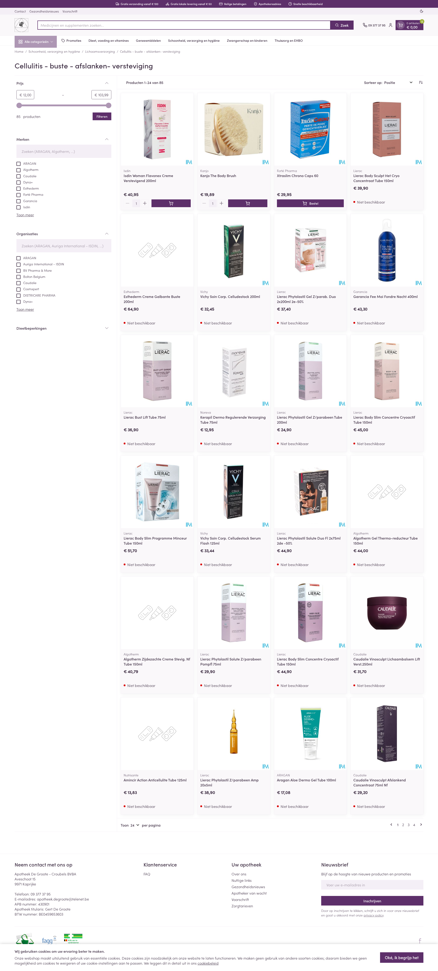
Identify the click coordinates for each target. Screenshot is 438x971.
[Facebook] (420, 940)
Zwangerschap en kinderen (247, 40)
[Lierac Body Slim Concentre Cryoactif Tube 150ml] (387, 371)
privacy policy (373, 915)
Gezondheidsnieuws (44, 11)
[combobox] (184, 25)
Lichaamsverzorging (100, 51)
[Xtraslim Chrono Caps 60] (310, 129)
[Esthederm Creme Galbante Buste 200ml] (157, 250)
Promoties (73, 40)
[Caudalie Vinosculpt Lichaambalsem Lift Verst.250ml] (387, 613)
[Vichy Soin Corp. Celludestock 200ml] (234, 250)
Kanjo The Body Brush (218, 175)
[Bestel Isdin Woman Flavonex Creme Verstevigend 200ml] (171, 203)
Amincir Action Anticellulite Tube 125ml (155, 779)
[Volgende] (420, 824)
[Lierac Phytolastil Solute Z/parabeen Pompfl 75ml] (234, 613)
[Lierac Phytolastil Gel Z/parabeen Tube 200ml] (310, 371)
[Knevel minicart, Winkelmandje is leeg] (400, 25)
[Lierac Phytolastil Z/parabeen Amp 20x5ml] (234, 733)
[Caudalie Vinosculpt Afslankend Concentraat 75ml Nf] (387, 733)
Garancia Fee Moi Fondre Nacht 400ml (385, 296)
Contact (20, 11)
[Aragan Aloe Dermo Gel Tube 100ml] (310, 733)
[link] (392, 824)
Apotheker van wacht (249, 892)
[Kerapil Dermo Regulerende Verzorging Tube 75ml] (234, 371)
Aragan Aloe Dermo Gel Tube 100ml (306, 779)
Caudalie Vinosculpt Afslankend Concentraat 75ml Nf (379, 782)
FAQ (146, 873)
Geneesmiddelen (148, 40)
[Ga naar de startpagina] (21, 25)
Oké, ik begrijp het (402, 957)
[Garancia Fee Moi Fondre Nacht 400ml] (387, 250)
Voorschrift (70, 11)
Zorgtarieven (242, 905)
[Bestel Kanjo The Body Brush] (247, 203)
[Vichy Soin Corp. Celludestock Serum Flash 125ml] (234, 492)
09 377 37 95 (41, 893)
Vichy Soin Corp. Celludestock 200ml (230, 296)
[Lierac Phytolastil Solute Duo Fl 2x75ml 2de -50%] (310, 492)
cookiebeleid (208, 963)
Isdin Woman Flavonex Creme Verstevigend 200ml (148, 178)
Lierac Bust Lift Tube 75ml (145, 417)
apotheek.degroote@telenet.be (63, 898)
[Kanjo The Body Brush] (234, 129)
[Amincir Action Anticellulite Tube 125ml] (157, 733)
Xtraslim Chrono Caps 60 (297, 175)
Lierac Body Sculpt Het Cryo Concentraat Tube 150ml (376, 178)
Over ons (239, 873)
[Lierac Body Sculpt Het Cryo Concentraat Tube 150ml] (387, 129)
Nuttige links (242, 880)
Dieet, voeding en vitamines (109, 40)
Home (19, 51)
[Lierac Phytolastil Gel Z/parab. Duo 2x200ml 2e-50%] (310, 250)
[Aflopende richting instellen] (420, 82)
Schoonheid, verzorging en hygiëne (194, 40)
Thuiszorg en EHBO (289, 40)
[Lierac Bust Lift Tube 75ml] (157, 371)
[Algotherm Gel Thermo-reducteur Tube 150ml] (387, 492)
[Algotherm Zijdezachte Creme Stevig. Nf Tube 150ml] (157, 613)
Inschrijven (372, 900)
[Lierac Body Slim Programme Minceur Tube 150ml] (157, 492)
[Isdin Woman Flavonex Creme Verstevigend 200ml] (157, 129)
